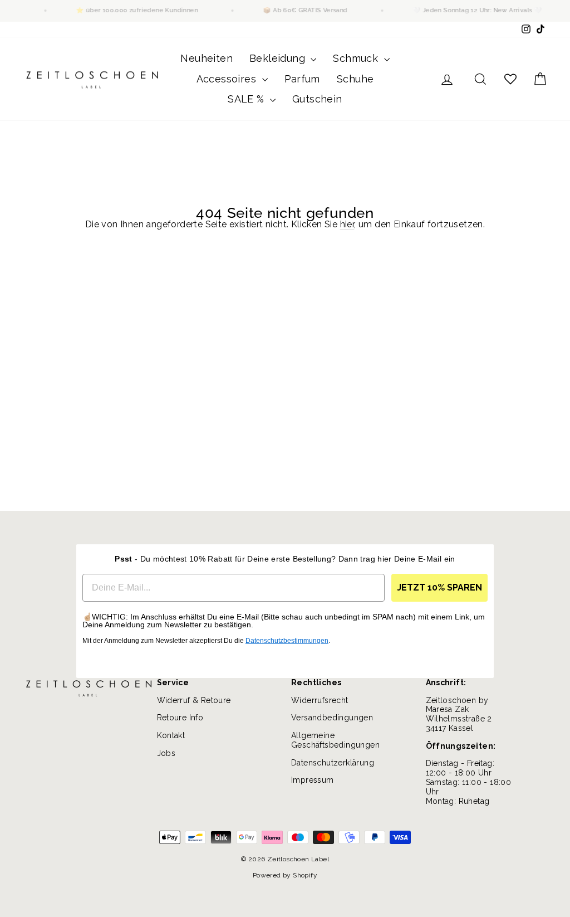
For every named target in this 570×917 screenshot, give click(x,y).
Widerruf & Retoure (194, 700)
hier (347, 224)
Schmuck (357, 58)
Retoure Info (180, 717)
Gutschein (317, 99)
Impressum (312, 779)
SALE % (247, 99)
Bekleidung (278, 58)
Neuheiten (206, 58)
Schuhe (355, 79)
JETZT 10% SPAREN (439, 587)
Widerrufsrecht (319, 700)
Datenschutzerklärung (332, 762)
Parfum (302, 79)
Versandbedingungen (332, 717)
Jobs (166, 753)
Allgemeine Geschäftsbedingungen (335, 740)
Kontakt (171, 735)
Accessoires (227, 79)
